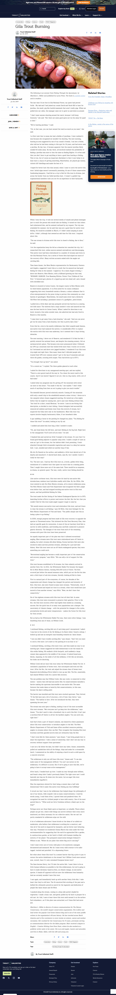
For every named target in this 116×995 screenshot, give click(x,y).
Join (72, 974)
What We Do (76, 15)
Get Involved (64, 15)
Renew (73, 970)
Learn (87, 15)
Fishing (28, 22)
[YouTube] (19, 978)
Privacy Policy (53, 982)
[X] (9, 978)
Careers (95, 970)
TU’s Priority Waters (98, 974)
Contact (95, 982)
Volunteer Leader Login (77, 986)
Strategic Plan (53, 978)
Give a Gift (13, 128)
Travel (41, 22)
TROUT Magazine (50, 22)
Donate (102, 9)
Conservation (19, 22)
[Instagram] (14, 978)
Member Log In (91, 9)
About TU (51, 966)
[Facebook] (4, 978)
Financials (52, 974)
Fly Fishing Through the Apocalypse (61, 946)
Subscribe (13, 115)
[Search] (41, 8)
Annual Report (53, 970)
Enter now (101, 177)
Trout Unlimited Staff (27, 32)
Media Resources (97, 978)
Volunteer (73, 982)
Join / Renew (13, 121)
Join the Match (83, 2)
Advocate (73, 978)
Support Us (96, 15)
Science (35, 22)
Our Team (95, 966)
